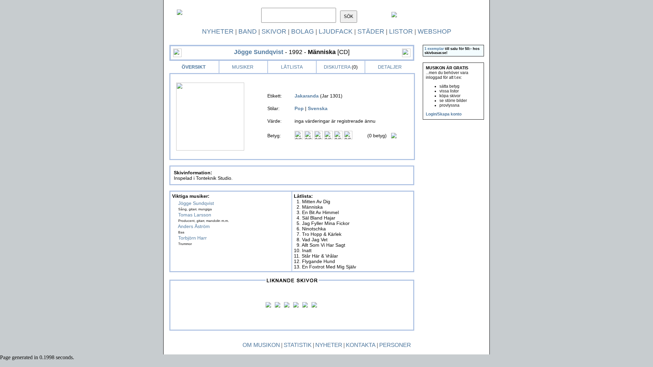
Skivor (274, 31)
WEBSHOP (434, 31)
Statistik (298, 345)
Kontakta (360, 345)
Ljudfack (336, 31)
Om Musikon (261, 345)
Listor (401, 31)
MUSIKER (242, 67)
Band (247, 31)
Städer (370, 31)
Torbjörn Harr (192, 238)
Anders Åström (194, 226)
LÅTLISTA (292, 67)
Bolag (302, 31)
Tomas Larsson (194, 214)
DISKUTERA (337, 67)
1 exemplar (434, 49)
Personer (395, 345)
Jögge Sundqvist (196, 203)
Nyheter (218, 31)
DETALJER (390, 67)
